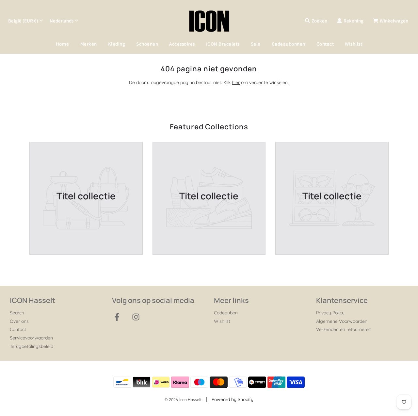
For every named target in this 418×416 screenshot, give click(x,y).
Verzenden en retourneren (343, 329)
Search (17, 313)
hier (236, 82)
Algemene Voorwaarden (341, 321)
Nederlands (61, 21)
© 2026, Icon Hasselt (183, 399)
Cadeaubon (226, 313)
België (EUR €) (23, 21)
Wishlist (353, 44)
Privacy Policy (330, 313)
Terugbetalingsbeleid (31, 346)
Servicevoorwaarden (31, 338)
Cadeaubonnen (288, 44)
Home (62, 44)
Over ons (19, 321)
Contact (325, 44)
